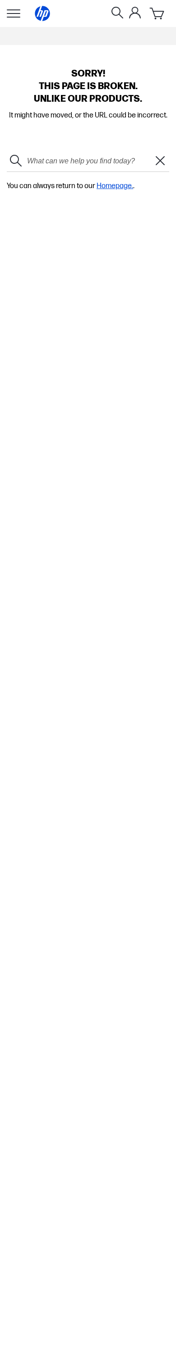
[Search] (117, 13)
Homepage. (115, 186)
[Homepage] (42, 13)
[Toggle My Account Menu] (135, 13)
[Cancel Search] (160, 161)
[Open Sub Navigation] (14, 14)
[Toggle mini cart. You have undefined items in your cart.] (157, 14)
